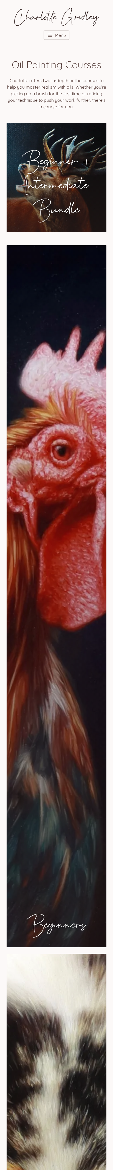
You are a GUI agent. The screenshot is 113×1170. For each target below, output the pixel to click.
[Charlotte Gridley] (56, 16)
